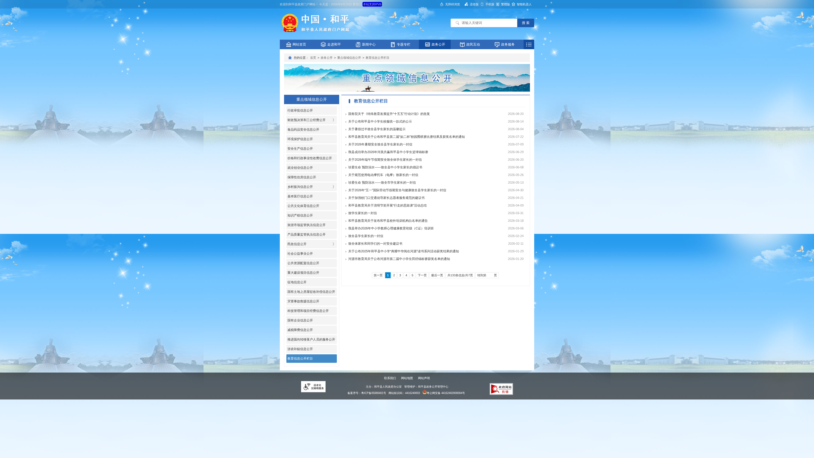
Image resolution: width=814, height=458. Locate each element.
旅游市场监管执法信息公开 (306, 225)
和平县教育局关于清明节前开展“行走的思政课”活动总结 (387, 205)
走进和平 (334, 44)
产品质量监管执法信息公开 (306, 234)
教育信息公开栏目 (377, 57)
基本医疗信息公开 (300, 196)
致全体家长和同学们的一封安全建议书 (375, 243)
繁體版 (505, 4)
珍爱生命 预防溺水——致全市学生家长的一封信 (382, 182)
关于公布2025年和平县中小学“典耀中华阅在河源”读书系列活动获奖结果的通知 (403, 251)
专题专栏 (403, 44)
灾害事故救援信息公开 (303, 301)
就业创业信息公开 (300, 167)
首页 (313, 57)
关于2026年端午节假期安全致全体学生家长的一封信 (385, 159)
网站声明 (424, 378)
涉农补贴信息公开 (300, 349)
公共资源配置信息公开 (303, 263)
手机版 (489, 4)
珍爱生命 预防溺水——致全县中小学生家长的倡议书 (385, 167)
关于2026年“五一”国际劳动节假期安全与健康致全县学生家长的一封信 (397, 190)
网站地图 (407, 378)
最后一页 (437, 275)
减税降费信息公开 (300, 330)
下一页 (422, 275)
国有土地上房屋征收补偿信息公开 (311, 291)
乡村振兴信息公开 (300, 187)
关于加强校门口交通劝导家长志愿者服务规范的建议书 (386, 198)
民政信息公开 (297, 244)
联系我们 (390, 378)
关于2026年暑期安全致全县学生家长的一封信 (380, 144)
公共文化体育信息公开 (303, 206)
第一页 (378, 275)
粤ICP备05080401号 (373, 393)
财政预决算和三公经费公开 (306, 120)
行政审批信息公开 (300, 110)
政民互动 (473, 44)
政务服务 (508, 44)
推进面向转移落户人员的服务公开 (311, 339)
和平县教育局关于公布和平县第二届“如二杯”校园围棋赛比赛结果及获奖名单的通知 (406, 136)
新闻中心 (369, 44)
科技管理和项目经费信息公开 (308, 311)
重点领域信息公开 (349, 57)
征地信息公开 (297, 282)
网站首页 (299, 44)
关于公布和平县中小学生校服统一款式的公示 (380, 121)
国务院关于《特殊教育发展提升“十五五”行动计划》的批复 (389, 114)
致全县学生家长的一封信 (365, 236)
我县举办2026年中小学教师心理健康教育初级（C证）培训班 (391, 228)
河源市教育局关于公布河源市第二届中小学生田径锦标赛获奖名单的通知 (399, 259)
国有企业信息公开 (300, 320)
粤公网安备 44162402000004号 (446, 393)
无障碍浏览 (452, 4)
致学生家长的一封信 (362, 213)
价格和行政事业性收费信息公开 (309, 158)
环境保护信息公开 (300, 139)
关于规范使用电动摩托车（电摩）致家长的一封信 (383, 175)
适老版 (474, 4)
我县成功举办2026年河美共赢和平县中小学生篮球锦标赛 (388, 152)
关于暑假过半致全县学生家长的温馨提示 (377, 129)
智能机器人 (524, 4)
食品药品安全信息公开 (303, 129)
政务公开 (438, 44)
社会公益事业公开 (300, 253)
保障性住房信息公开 (301, 177)
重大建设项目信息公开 (303, 272)
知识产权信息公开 (300, 215)
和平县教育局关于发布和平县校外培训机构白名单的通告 (388, 220)
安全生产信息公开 (300, 148)
